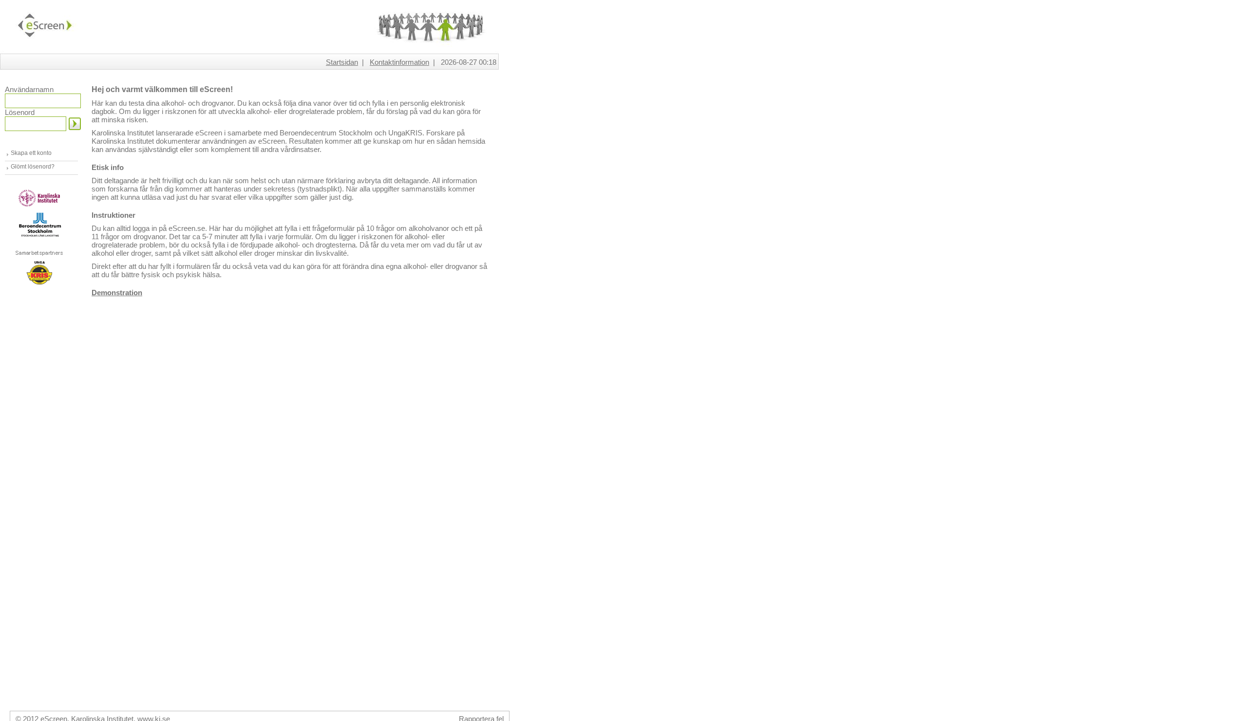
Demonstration (117, 292)
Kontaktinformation (399, 62)
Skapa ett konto (31, 153)
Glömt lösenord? (33, 166)
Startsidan (342, 62)
